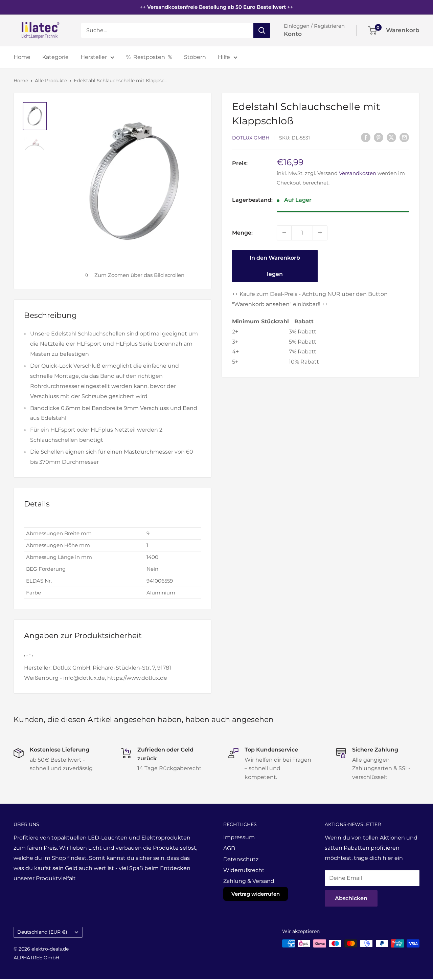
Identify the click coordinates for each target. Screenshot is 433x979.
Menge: (242, 232)
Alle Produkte (51, 81)
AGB (229, 848)
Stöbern (195, 57)
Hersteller (94, 57)
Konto (293, 33)
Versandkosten (357, 173)
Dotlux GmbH (250, 138)
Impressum (239, 837)
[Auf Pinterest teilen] (378, 137)
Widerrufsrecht (244, 870)
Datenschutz (240, 859)
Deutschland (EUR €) (42, 932)
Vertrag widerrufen (255, 894)
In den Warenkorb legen (275, 265)
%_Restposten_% (149, 57)
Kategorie (55, 57)
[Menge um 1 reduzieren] (284, 232)
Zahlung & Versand (248, 881)
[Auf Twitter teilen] (391, 137)
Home (22, 57)
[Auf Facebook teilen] (365, 137)
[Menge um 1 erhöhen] (320, 232)
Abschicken (351, 898)
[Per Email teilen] (404, 137)
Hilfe (224, 57)
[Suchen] (261, 30)
